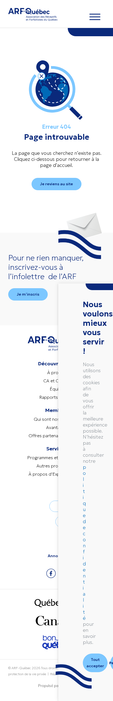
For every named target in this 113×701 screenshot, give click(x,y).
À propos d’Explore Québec (57, 474)
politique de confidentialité (84, 542)
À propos (56, 372)
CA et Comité (56, 380)
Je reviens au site (56, 183)
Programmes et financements (56, 457)
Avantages (56, 427)
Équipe (57, 389)
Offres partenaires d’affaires (57, 435)
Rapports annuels (56, 397)
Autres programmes (56, 466)
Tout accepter (95, 662)
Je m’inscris (28, 294)
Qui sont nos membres (56, 419)
